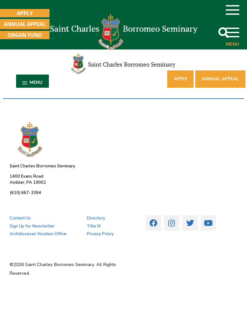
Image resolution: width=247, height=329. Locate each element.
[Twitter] (190, 223)
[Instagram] (171, 223)
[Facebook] (153, 223)
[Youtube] (208, 223)
